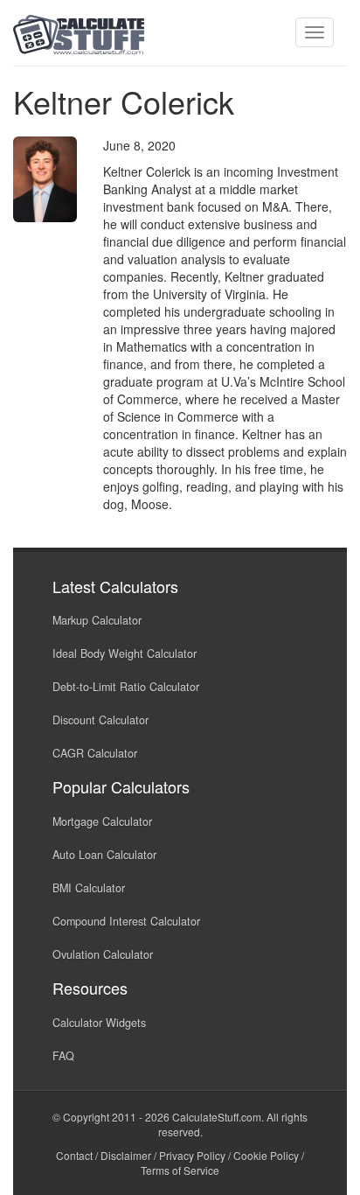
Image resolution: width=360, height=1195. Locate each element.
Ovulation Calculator (102, 954)
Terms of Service (180, 1170)
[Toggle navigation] (314, 32)
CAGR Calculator (94, 753)
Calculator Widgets (99, 1023)
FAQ (63, 1056)
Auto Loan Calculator (104, 855)
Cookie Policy (266, 1155)
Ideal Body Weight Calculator (124, 653)
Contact (74, 1155)
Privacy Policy (192, 1155)
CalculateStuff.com (216, 1116)
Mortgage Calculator (102, 821)
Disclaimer (125, 1155)
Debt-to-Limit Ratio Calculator (125, 687)
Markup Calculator (97, 620)
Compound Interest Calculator (126, 921)
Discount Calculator (100, 720)
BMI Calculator (88, 888)
